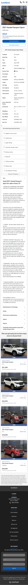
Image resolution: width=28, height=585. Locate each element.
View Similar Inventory (14, 45)
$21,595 (5, 367)
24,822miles (23, 398)
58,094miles (23, 431)
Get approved (14, 528)
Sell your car (14, 524)
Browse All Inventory (14, 41)
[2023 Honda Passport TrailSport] (14, 382)
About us (14, 520)
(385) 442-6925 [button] (15, 502)
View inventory (14, 512)
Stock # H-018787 (5, 427)
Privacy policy (14, 536)
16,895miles (23, 465)
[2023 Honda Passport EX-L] (14, 348)
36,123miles (23, 364)
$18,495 (5, 435)
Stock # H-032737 (5, 394)
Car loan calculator (14, 532)
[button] (20, 2)
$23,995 (5, 401)
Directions (14, 516)
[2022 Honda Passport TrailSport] (14, 450)
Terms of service (14, 540)
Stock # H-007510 (5, 461)
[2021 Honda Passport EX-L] (14, 416)
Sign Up (14, 568)
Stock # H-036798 (5, 360)
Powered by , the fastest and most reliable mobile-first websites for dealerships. (14, 578)
